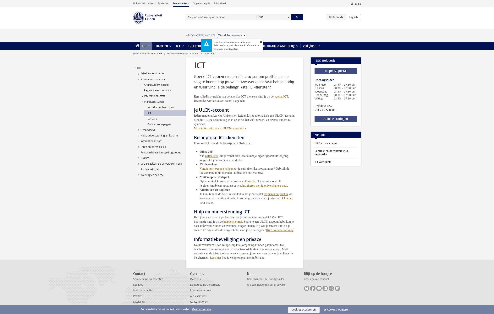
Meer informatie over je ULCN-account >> (220, 128)
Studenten (163, 3)
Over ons (195, 279)
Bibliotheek (220, 3)
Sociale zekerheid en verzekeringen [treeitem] (161, 164)
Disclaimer (139, 302)
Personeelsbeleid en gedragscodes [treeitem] (160, 152)
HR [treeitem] (139, 68)
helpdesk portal (232, 221)
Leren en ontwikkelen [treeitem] (153, 147)
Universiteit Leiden (143, 3)
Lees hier (215, 257)
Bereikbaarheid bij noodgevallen (266, 279)
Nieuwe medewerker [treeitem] (152, 79)
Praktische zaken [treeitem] (154, 102)
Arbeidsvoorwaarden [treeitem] (152, 73)
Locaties (138, 285)
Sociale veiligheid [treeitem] (150, 169)
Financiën (161, 46)
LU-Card (287, 198)
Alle (261, 17)
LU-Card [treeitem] (152, 118)
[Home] (136, 46)
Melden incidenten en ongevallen (266, 285)
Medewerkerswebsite (144, 53)
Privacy (137, 296)
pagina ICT (281, 96)
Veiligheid (309, 46)
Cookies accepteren (304, 309)
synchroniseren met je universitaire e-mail (262, 185)
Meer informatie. (201, 309)
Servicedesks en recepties (148, 279)
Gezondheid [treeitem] (147, 130)
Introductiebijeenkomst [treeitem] (161, 107)
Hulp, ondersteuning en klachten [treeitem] (159, 135)
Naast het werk (199, 302)
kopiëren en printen (276, 194)
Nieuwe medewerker (177, 53)
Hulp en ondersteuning (280, 230)
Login (358, 3)
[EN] (353, 17)
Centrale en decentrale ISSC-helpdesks (332, 152)
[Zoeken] (297, 17)
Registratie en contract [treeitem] (157, 90)
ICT (178, 46)
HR (144, 46)
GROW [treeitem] (144, 158)
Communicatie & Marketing (276, 46)
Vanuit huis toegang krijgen (216, 168)
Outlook (250, 181)
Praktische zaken (200, 53)
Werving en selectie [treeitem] (152, 175)
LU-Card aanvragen (326, 143)
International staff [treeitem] (154, 96)
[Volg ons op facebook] (313, 288)
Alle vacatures (198, 296)
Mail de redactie (142, 290)
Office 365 (211, 156)
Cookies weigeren (338, 309)
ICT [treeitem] (149, 113)
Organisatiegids (201, 3)
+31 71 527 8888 (325, 110)
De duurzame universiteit (205, 285)
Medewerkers (181, 3)
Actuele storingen (335, 119)
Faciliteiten (196, 46)
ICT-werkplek (323, 162)
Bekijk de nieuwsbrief (316, 279)
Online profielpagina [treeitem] (159, 124)
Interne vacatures (200, 290)
